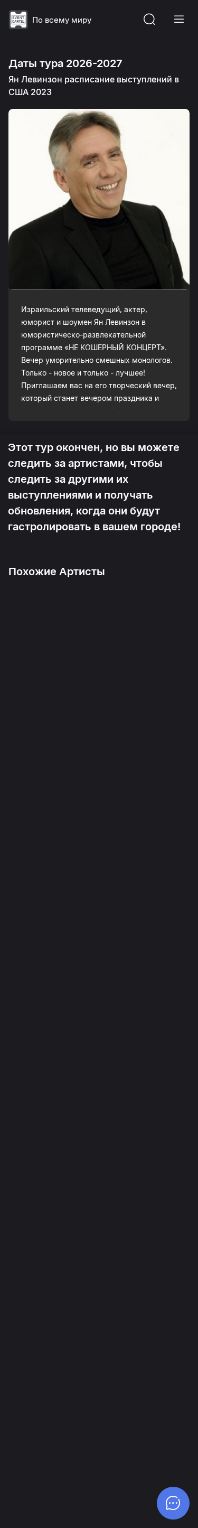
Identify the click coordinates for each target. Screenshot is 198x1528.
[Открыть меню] (179, 19)
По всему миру (61, 20)
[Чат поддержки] (173, 1503)
